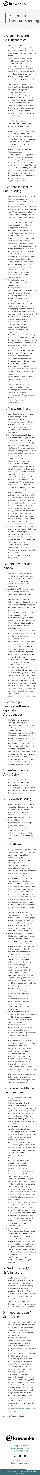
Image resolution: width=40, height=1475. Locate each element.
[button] (4, 1471)
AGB (27, 1460)
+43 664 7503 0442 (20, 1451)
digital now (20, 1473)
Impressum (16, 1460)
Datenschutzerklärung (20, 1463)
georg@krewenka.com (20, 1448)
